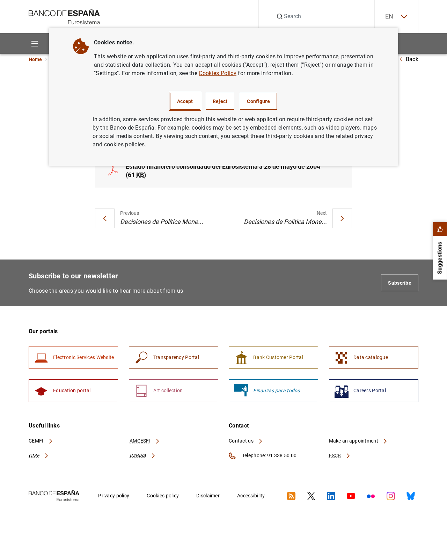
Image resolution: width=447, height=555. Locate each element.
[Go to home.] (64, 16)
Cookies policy (163, 495)
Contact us (242, 441)
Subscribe (399, 283)
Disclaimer (208, 495)
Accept (185, 101)
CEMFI (37, 441)
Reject (220, 101)
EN (389, 16)
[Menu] (34, 43)
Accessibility (251, 495)
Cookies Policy (217, 73)
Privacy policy (113, 495)
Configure (258, 101)
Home (35, 59)
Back (412, 59)
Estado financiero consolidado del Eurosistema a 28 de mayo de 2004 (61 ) (223, 170)
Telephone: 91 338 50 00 (268, 455)
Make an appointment (354, 441)
